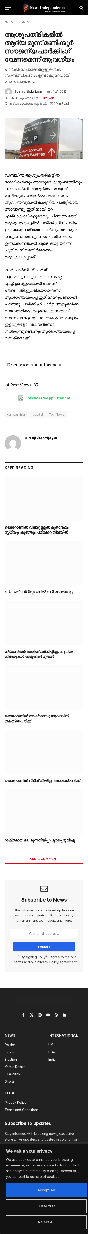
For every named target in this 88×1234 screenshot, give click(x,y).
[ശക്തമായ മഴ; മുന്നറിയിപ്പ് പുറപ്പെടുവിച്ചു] (44, 811)
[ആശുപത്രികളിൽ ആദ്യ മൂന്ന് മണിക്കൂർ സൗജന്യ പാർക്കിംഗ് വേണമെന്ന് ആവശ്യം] (44, 138)
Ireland (49, 98)
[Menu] (8, 7)
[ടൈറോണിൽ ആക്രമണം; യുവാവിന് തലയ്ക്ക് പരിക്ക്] (44, 687)
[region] (44, 1188)
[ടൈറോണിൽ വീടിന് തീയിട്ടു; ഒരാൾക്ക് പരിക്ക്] (44, 752)
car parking (16, 414)
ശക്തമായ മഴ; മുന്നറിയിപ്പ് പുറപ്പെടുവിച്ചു (40, 840)
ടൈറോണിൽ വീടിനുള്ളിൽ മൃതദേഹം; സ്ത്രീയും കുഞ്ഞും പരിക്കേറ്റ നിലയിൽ (37, 530)
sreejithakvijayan (30, 91)
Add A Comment (44, 859)
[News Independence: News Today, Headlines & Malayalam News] (44, 7)
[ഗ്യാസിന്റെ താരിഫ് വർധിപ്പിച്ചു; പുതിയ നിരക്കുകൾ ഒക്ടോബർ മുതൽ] (44, 623)
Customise (46, 1206)
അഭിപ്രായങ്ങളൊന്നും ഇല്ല (28, 103)
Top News (56, 414)
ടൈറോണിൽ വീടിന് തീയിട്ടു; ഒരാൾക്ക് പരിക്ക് (42, 780)
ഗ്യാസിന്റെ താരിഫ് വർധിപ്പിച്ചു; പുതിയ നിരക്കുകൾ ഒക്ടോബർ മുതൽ (38, 654)
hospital (37, 414)
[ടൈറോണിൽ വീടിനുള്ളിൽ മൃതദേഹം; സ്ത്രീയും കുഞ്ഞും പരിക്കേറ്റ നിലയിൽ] (44, 498)
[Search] (80, 7)
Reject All (46, 1222)
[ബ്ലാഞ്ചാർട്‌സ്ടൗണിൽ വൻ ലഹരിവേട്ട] (44, 563)
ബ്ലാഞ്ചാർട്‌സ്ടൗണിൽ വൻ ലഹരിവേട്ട (38, 591)
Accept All (46, 1190)
